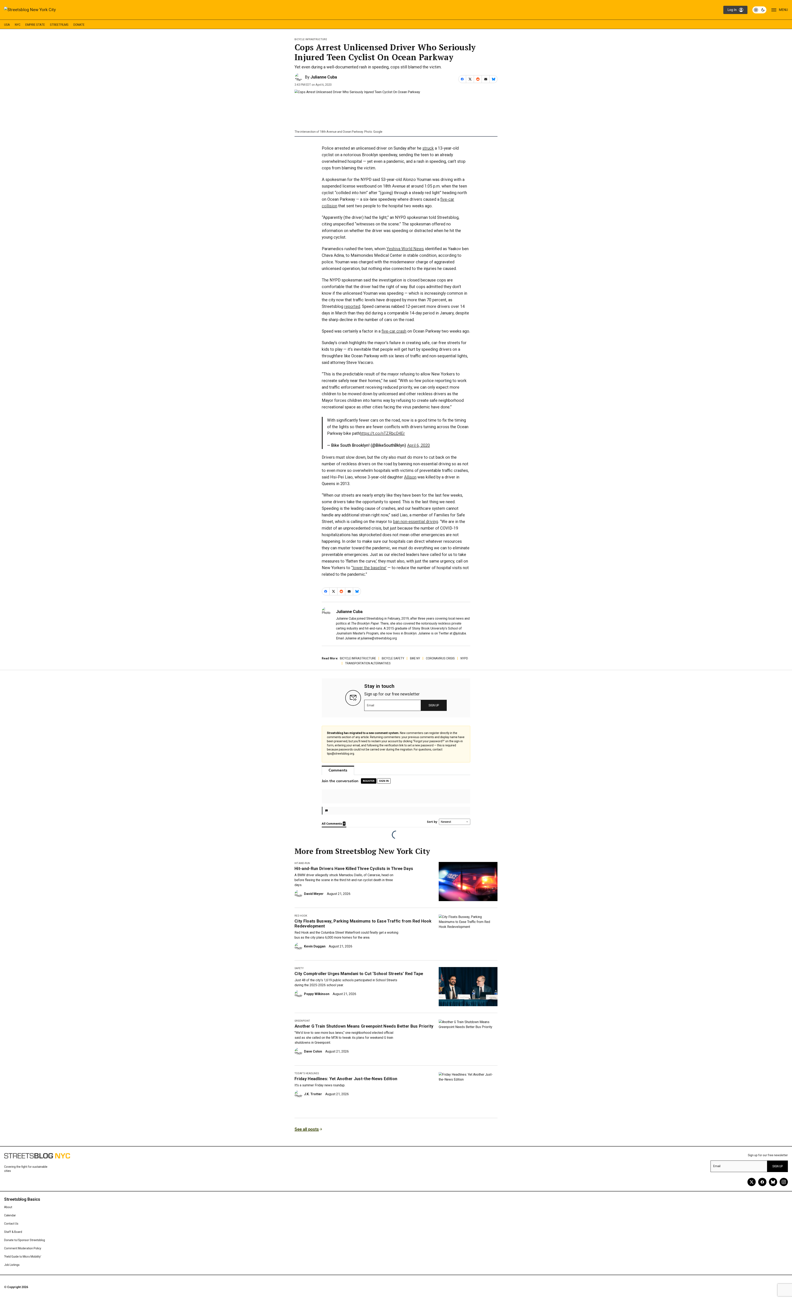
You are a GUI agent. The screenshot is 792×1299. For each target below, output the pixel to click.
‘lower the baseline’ (369, 567)
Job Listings (12, 1264)
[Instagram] (784, 1182)
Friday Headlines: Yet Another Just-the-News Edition (346, 1078)
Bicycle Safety (393, 658)
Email (370, 705)
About (8, 1207)
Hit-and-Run (302, 863)
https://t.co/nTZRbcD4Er (382, 433)
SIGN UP (434, 705)
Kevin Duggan (314, 946)
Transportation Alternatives (368, 663)
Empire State (35, 24)
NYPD (464, 658)
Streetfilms (59, 24)
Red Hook (301, 915)
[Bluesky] (773, 1182)
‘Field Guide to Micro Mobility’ (22, 1256)
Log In (732, 10)
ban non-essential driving (415, 521)
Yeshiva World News (405, 248)
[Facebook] (762, 1182)
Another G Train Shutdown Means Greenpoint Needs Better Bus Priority (364, 1026)
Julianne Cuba (323, 77)
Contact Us (11, 1223)
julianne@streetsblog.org (379, 638)
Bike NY (415, 658)
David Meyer (314, 894)
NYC (17, 24)
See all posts (307, 1129)
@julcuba (459, 633)
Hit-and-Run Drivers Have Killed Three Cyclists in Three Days (354, 868)
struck (428, 148)
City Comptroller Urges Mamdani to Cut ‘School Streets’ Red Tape (359, 973)
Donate (79, 24)
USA (7, 24)
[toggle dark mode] (759, 9)
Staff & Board (13, 1231)
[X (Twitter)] (751, 1182)
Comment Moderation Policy (22, 1248)
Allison (410, 477)
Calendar (10, 1215)
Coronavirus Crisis (440, 658)
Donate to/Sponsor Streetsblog (24, 1240)
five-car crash (394, 331)
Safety (299, 968)
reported (352, 306)
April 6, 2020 (418, 445)
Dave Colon (313, 1051)
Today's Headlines (307, 1073)
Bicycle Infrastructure (311, 39)
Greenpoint (302, 1021)
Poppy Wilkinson (316, 994)
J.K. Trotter (313, 1094)
